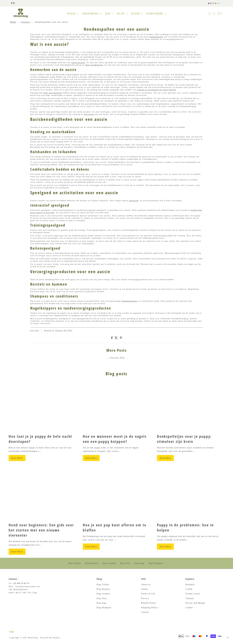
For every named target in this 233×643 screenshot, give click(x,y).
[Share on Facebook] (112, 338)
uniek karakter (78, 63)
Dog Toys (125, 563)
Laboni (189, 607)
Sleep (136, 13)
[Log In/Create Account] (214, 13)
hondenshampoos (129, 301)
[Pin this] (121, 338)
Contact (145, 612)
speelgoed (133, 201)
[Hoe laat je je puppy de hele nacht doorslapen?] (42, 406)
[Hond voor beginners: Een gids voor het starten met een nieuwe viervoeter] (42, 495)
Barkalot (190, 584)
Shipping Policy (149, 607)
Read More (17, 458)
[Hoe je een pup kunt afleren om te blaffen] (116, 495)
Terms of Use (148, 593)
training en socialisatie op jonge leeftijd (156, 90)
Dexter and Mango (195, 603)
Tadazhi (190, 598)
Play (121, 13)
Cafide (189, 589)
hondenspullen (156, 37)
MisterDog (33, 638)
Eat (108, 13)
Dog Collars (74, 563)
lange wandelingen (94, 65)
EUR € (215, 3)
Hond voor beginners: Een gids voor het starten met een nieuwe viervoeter (41, 530)
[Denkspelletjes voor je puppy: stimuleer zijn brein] (190, 406)
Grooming (91, 13)
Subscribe (155, 13)
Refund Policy (148, 603)
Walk (72, 13)
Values (144, 589)
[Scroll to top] (227, 637)
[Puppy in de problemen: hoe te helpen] (190, 495)
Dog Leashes (109, 563)
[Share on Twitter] (116, 338)
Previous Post (117, 358)
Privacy (145, 598)
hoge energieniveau (52, 93)
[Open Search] (209, 13)
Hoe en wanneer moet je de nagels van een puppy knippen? (115, 439)
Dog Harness (92, 563)
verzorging (89, 114)
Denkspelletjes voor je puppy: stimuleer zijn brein (184, 439)
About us (146, 584)
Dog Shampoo (155, 563)
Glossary (25, 22)
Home (13, 22)
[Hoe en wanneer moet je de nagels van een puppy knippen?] (116, 406)
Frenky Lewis (193, 593)
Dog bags (139, 563)
